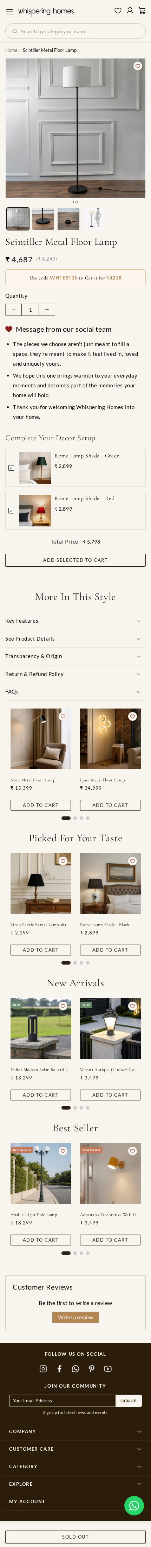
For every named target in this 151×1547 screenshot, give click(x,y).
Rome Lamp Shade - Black (105, 924)
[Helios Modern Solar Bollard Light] (41, 1028)
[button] (134, 1505)
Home (11, 50)
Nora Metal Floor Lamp (33, 780)
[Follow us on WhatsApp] (75, 1369)
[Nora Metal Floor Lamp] (41, 739)
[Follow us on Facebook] (59, 1369)
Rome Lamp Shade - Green (87, 455)
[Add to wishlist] (137, 66)
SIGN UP (128, 1400)
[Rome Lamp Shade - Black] (110, 883)
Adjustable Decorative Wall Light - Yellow (110, 1214)
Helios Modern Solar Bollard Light (41, 1069)
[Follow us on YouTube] (107, 1369)
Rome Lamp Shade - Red (84, 498)
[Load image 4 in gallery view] (94, 219)
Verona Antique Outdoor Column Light (110, 1069)
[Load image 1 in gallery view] (18, 219)
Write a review (75, 1317)
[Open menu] (9, 12)
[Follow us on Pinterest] (91, 1369)
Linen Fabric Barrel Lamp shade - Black (41, 924)
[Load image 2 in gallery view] (43, 219)
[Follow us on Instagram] (43, 1369)
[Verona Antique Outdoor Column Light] (110, 1028)
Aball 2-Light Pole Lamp (34, 1214)
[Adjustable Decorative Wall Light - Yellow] (110, 1173)
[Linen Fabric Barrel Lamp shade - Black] (41, 883)
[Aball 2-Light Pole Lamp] (41, 1173)
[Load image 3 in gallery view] (68, 219)
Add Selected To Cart (75, 560)
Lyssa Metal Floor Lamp (102, 780)
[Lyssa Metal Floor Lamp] (110, 739)
